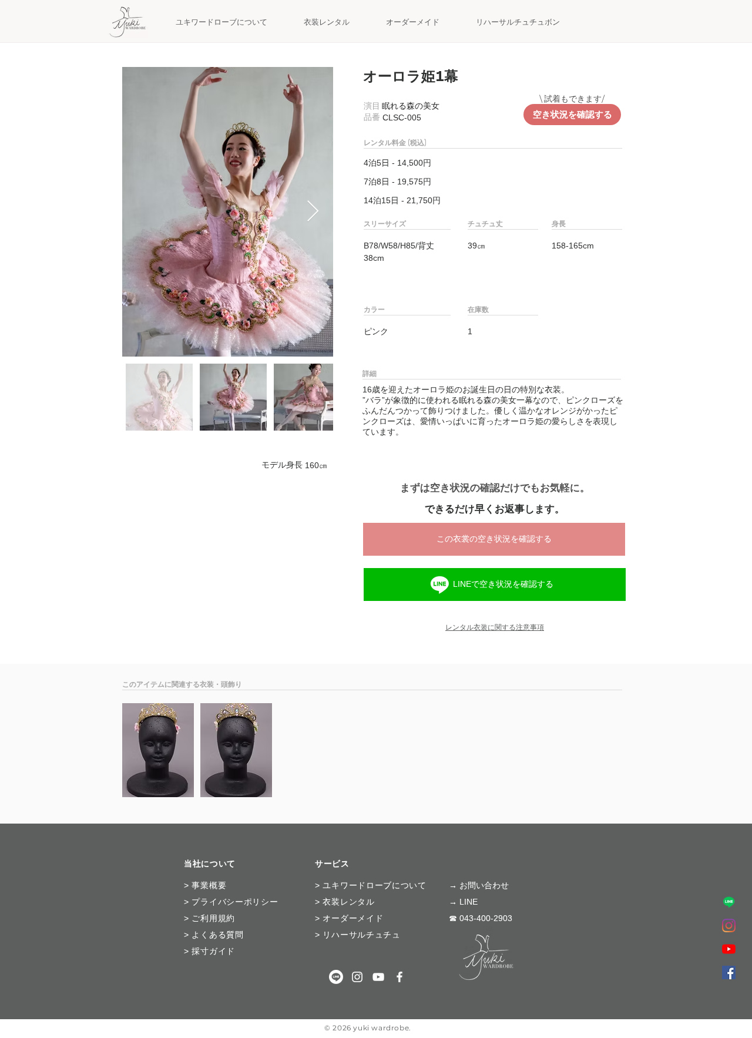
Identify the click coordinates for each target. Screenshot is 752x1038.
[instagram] (357, 977)
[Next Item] (313, 211)
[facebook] (729, 972)
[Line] (440, 584)
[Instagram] (729, 925)
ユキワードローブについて (374, 885)
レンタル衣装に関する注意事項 (494, 627)
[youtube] (378, 977)
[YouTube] (729, 949)
